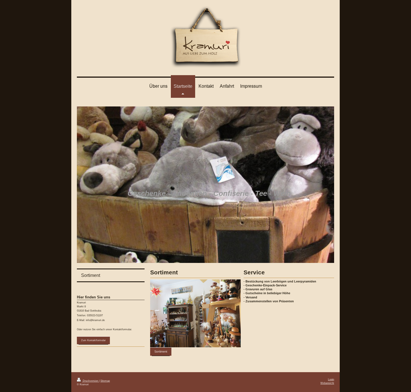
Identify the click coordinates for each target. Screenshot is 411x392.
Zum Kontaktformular (93, 340)
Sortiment (160, 351)
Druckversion (90, 380)
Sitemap (105, 380)
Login (331, 379)
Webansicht (327, 383)
